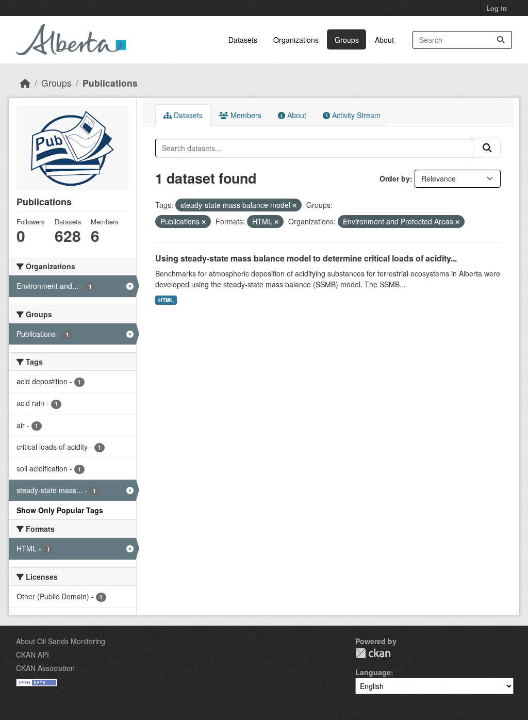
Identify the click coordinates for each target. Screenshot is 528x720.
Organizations (296, 40)
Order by (395, 178)
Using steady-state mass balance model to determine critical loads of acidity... (306, 258)
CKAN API (32, 654)
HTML (165, 300)
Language (373, 672)
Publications (110, 82)
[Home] (25, 82)
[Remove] (294, 205)
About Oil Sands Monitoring (60, 641)
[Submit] (500, 40)
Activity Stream (355, 115)
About (384, 40)
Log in (496, 8)
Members (244, 115)
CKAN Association (45, 668)
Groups (347, 40)
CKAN (372, 653)
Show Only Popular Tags (59, 510)
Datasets (242, 40)
